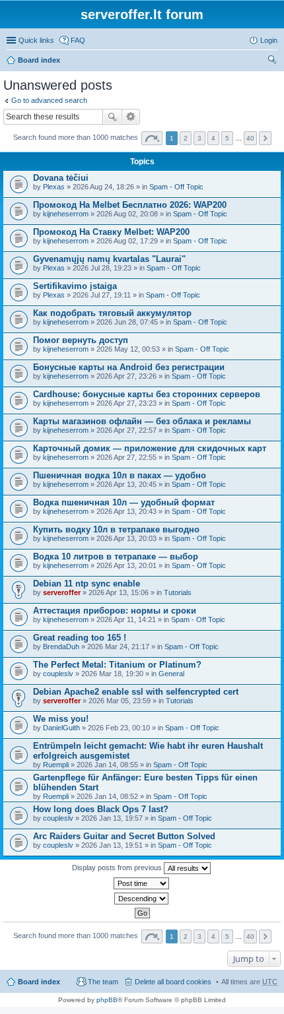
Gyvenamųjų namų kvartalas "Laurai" (109, 259)
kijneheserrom (66, 214)
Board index (39, 60)
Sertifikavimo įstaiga (75, 286)
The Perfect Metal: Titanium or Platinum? (117, 665)
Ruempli (56, 765)
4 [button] (213, 138)
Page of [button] (151, 138)
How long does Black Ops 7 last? (100, 809)
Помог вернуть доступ (80, 340)
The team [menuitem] (103, 982)
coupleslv (58, 674)
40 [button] (250, 138)
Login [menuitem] (268, 40)
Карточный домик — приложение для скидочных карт (149, 448)
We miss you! (61, 719)
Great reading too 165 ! (79, 638)
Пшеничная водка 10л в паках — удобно (119, 475)
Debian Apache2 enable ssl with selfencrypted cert (135, 692)
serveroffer (62, 592)
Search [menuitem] (272, 61)
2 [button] (186, 138)
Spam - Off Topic (176, 187)
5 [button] (227, 138)
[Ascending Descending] (142, 898)
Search (112, 117)
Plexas (54, 187)
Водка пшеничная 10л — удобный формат (124, 502)
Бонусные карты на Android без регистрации (129, 367)
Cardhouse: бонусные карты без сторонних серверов (146, 394)
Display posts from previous (118, 867)
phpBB (107, 999)
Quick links (36, 40)
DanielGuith (61, 728)
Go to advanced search (49, 100)
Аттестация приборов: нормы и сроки (114, 611)
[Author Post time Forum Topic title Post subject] (142, 883)
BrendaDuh (61, 646)
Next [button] (265, 138)
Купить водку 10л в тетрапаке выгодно (116, 529)
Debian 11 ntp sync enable (86, 583)
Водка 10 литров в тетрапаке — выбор (115, 556)
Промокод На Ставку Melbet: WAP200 (111, 232)
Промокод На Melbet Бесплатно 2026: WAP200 (130, 205)
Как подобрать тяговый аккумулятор (112, 313)
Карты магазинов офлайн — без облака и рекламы (142, 421)
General (171, 674)
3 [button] (199, 138)
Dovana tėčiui (61, 178)
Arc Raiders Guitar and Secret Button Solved (124, 836)
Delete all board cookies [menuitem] (173, 982)
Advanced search (131, 117)
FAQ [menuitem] (78, 40)
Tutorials (178, 592)
